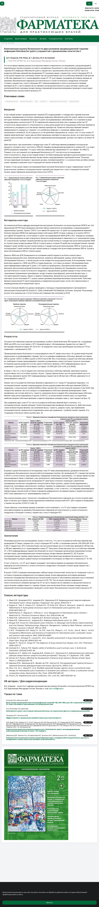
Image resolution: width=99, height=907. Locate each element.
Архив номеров (21, 39)
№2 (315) (11, 43)
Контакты (69, 39)
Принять (49, 902)
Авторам (43, 39)
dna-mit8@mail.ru (56, 688)
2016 (3, 43)
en (96, 3)
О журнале (8, 39)
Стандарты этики (56, 39)
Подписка (33, 39)
